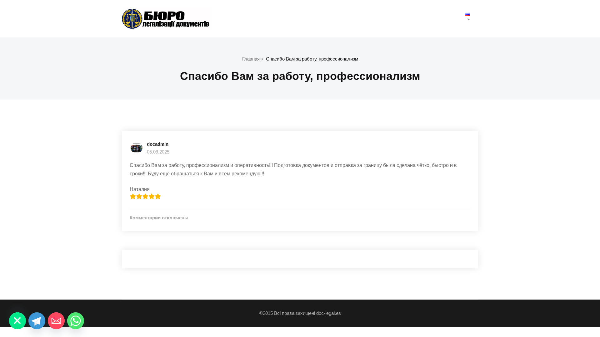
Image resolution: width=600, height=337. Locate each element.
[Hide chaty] (17, 320)
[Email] (56, 320)
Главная (251, 58)
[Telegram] (36, 320)
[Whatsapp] (75, 320)
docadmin (157, 144)
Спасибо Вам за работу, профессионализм (312, 58)
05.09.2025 (158, 151)
